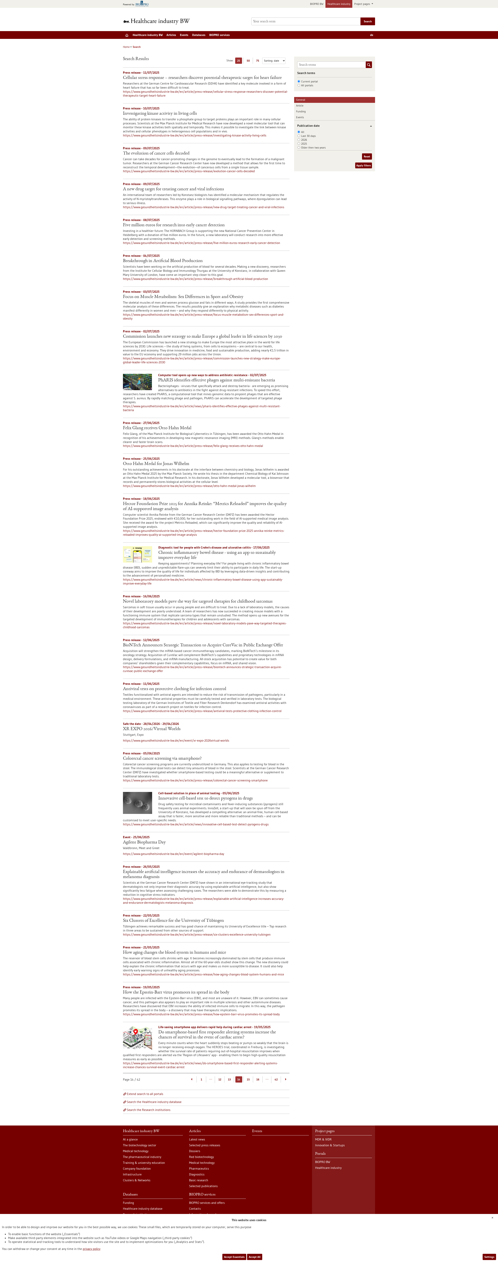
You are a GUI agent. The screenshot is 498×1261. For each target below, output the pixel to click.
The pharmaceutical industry (142, 1157)
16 (257, 1079)
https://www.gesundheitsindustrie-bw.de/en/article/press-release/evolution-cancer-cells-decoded (189, 171)
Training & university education (144, 1163)
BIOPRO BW (317, 4)
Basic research (198, 1180)
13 (229, 1079)
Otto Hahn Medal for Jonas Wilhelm (156, 464)
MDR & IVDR (323, 1139)
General (300, 99)
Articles (171, 35)
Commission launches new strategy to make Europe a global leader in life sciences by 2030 (202, 336)
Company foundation (137, 1168)
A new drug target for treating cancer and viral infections (173, 189)
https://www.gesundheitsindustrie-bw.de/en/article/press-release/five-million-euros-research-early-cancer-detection (201, 243)
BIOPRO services (219, 35)
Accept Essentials (234, 1257)
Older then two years (313, 147)
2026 (304, 140)
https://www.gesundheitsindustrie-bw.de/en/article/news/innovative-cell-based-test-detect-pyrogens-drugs (196, 824)
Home (126, 47)
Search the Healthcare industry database (154, 1102)
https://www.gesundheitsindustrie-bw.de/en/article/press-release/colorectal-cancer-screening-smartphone (195, 780)
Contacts (195, 1208)
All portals (307, 85)
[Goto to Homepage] (159, 21)
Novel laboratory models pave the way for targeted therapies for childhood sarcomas (198, 601)
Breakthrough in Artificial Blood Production (163, 261)
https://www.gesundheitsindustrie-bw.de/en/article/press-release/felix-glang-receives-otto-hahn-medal (193, 446)
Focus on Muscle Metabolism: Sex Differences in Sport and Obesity (183, 297)
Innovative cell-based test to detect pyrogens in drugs (205, 798)
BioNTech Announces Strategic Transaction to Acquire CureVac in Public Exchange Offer (203, 645)
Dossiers (194, 1151)
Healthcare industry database (142, 1208)
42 (276, 1079)
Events (184, 35)
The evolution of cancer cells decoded (156, 153)
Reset (367, 156)
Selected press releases (204, 1145)
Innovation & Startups (330, 1145)
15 (248, 1079)
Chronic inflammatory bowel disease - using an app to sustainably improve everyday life (217, 555)
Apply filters (363, 165)
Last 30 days (308, 136)
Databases (198, 35)
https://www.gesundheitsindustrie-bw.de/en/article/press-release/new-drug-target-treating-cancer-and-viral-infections (203, 207)
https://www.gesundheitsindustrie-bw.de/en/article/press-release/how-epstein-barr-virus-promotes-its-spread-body (201, 1014)
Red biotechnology (201, 1157)
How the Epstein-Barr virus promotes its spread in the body (176, 992)
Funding (301, 111)
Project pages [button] (362, 4)
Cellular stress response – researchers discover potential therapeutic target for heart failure (202, 78)
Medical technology (135, 1151)
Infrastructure (132, 1174)
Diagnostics (196, 1174)
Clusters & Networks (136, 1180)
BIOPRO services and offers (207, 1203)
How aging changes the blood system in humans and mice (174, 952)
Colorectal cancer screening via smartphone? (162, 758)
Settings (489, 1257)
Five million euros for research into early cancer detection (174, 225)
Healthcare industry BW (148, 35)
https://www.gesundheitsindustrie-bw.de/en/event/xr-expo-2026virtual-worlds (176, 740)
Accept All (254, 1257)
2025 (304, 143)
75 (258, 61)
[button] (369, 126)
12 (219, 1079)
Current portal (309, 81)
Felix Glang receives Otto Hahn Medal (157, 428)
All (302, 132)
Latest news (197, 1139)
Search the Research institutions (148, 1110)
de (371, 35)
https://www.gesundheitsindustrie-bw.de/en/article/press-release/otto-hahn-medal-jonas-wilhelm (189, 486)
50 (249, 61)
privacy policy (91, 1249)
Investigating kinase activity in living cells (160, 113)
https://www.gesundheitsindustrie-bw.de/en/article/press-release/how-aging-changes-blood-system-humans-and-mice (203, 974)
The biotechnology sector (139, 1145)
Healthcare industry (338, 4)
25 (239, 61)
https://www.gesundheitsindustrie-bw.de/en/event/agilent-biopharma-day (173, 854)
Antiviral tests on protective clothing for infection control (174, 689)
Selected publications (203, 1186)
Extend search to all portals (145, 1094)
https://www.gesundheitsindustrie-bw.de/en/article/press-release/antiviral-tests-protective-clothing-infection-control (202, 711)
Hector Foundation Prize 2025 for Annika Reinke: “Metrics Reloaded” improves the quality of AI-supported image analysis (205, 506)
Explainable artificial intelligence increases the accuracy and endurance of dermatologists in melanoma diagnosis (203, 874)
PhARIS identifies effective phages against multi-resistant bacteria (216, 380)
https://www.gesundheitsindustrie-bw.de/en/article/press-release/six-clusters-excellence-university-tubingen (197, 934)
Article (299, 105)
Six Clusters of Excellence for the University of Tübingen (173, 920)
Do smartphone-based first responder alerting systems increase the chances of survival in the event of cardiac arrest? (217, 1035)
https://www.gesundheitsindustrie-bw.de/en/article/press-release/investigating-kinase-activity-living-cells (194, 135)
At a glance (130, 1139)
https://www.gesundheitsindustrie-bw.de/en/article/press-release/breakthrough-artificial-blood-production (195, 279)
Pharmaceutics (199, 1168)
